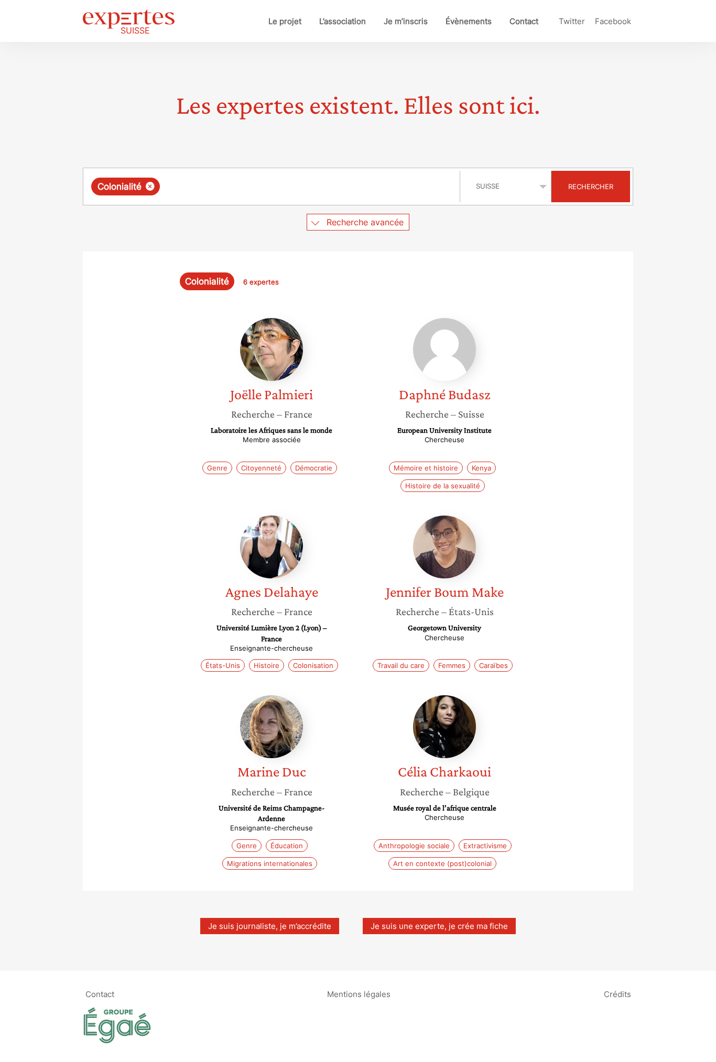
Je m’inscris (406, 21)
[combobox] (273, 186)
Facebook (613, 21)
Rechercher (590, 186)
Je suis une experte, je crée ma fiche (439, 926)
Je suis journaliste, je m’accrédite (269, 926)
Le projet (284, 21)
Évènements (469, 21)
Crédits (617, 994)
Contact (523, 21)
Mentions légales (358, 994)
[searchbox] (267, 186)
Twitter (572, 21)
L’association (342, 21)
